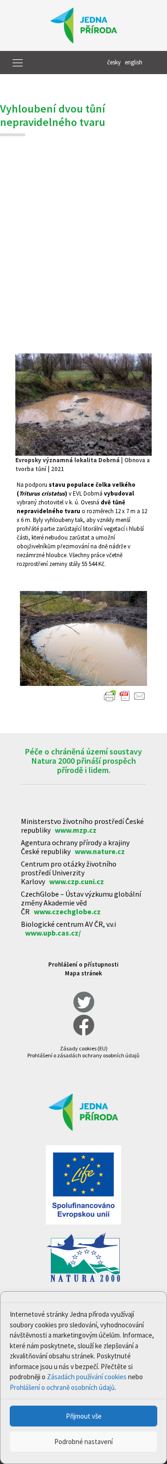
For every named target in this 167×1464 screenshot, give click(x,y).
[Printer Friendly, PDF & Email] (124, 696)
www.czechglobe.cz (67, 911)
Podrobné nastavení (83, 1441)
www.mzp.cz (75, 830)
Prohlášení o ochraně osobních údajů (62, 1387)
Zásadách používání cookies (87, 1376)
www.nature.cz (100, 851)
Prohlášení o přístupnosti (83, 964)
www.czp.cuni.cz (76, 881)
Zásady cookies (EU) (84, 1048)
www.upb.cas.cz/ (53, 932)
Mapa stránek (83, 973)
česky (114, 62)
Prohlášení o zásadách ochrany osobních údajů (83, 1055)
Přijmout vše (84, 1416)
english (133, 62)
